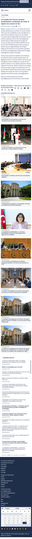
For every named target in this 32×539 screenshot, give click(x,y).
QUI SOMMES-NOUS (6, 491)
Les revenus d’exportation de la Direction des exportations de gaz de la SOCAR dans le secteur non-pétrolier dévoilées (15, 386)
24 (4, 522)
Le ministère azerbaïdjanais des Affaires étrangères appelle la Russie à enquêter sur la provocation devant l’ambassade (16, 320)
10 (4, 518)
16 (30, 518)
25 (8, 522)
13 (17, 518)
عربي (13, 5)
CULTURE (3, 472)
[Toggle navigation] (29, 10)
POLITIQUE (5, 15)
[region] (16, 407)
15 (25, 518)
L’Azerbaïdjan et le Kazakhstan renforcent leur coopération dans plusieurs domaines (13, 120)
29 (25, 522)
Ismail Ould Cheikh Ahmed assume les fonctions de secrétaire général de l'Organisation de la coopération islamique (16, 393)
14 (21, 518)
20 (17, 520)
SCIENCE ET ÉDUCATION (7, 475)
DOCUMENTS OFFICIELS (7, 462)
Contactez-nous (6, 489)
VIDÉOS (3, 484)
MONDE (3, 479)
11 (8, 518)
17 (4, 520)
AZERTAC (13, 29)
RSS (2, 501)
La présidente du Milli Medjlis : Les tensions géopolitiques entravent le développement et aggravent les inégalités (13, 233)
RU (3, 5)
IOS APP (3, 505)
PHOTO (3, 486)
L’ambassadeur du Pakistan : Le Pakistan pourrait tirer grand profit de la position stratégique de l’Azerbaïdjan (15, 407)
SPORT (2, 477)
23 (30, 520)
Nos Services (5, 495)
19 (13, 520)
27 (17, 522)
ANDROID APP (4, 503)
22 (25, 520)
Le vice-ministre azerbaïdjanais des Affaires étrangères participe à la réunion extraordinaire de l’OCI (15, 263)
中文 (17, 5)
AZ (1, 5)
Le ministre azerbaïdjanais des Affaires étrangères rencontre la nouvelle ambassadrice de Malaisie (15, 291)
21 (21, 520)
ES (10, 5)
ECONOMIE (4, 466)
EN (5, 5)
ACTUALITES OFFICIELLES (7, 461)
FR (9, 5)
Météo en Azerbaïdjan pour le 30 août (12, 367)
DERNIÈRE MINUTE (8, 358)
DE (7, 5)
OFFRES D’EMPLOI (5, 497)
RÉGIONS (3, 468)
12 (13, 518)
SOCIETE (3, 470)
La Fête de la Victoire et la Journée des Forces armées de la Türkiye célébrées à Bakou (13, 148)
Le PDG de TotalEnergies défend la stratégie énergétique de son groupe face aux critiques (14, 361)
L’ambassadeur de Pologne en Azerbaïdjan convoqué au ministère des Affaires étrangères (15, 204)
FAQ (2, 499)
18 (8, 520)
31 (4, 525)
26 (13, 522)
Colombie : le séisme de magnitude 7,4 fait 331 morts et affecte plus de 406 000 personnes (16, 372)
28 (21, 522)
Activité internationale (8, 493)
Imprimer (13, 26)
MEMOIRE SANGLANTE (7, 481)
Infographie (4, 483)
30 (30, 522)
